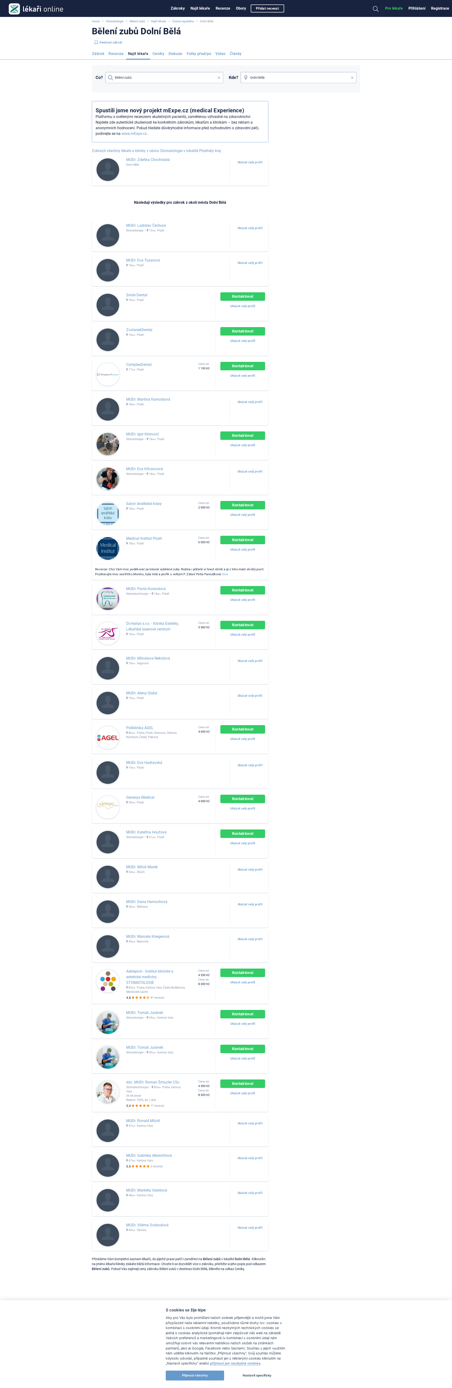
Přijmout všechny (195, 1375)
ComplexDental (139, 364)
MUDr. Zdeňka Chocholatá (148, 159)
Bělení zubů (137, 21)
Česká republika (183, 21)
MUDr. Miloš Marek (142, 867)
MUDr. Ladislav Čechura (146, 225)
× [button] (219, 77)
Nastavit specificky (257, 1375)
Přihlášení (416, 8)
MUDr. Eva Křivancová (144, 469)
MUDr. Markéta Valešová (146, 1190)
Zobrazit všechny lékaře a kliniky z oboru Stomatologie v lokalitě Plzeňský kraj (156, 151)
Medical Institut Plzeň (144, 538)
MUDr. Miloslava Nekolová (148, 658)
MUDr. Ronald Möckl (143, 1120)
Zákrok (98, 53)
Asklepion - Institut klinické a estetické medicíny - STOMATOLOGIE (149, 977)
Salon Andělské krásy (144, 503)
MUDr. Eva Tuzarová (143, 260)
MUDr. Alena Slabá (141, 693)
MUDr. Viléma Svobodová (147, 1225)
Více (225, 574)
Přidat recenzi (267, 8)
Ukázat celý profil (250, 162)
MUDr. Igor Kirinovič (142, 434)
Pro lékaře (394, 8)
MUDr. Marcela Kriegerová (147, 936)
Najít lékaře (200, 8)
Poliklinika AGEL (139, 728)
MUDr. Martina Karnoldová (148, 399)
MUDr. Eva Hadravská (144, 762)
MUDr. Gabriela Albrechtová (149, 1155)
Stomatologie (115, 21)
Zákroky (178, 8)
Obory (241, 8)
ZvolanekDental (139, 330)
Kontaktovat (243, 296)
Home (96, 21)
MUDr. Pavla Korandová (146, 588)
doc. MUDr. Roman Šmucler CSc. (153, 1082)
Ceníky (158, 53)
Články (236, 53)
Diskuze (175, 53)
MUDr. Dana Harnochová (146, 901)
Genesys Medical (140, 797)
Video (220, 53)
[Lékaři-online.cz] (36, 8)
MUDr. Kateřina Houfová (146, 832)
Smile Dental (136, 295)
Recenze (223, 8)
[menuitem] (178, 8)
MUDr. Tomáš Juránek (144, 1012)
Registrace (440, 8)
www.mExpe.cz (134, 133)
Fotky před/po (199, 53)
